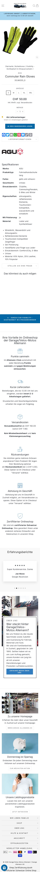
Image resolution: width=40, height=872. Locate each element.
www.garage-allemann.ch (20, 728)
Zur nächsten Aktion (20, 768)
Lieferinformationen (20, 139)
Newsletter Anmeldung (19, 848)
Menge (20, 107)
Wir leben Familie (19, 818)
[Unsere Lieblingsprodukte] (20, 784)
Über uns (19, 828)
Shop (19, 823)
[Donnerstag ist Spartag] (20, 743)
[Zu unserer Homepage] (20, 703)
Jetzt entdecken (20, 812)
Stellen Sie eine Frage (20, 266)
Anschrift (19, 838)
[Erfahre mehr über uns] (20, 638)
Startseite (9, 66)
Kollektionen (20, 66)
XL (24, 93)
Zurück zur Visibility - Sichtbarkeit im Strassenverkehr (20, 319)
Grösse (20, 88)
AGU (20, 73)
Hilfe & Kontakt (19, 833)
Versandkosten (26, 102)
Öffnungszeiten (19, 843)
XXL (30, 93)
